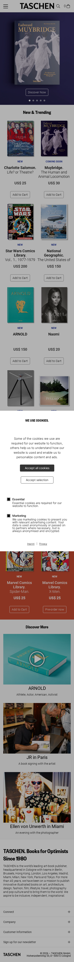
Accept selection (37, 480)
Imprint (31, 544)
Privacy (43, 544)
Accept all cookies (37, 468)
